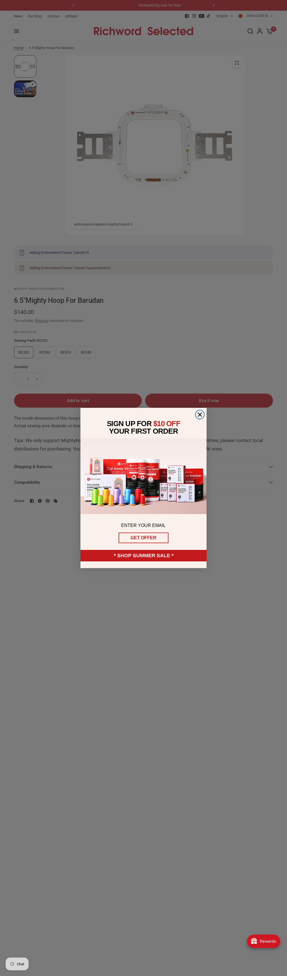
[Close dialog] (199, 414)
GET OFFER (143, 537)
